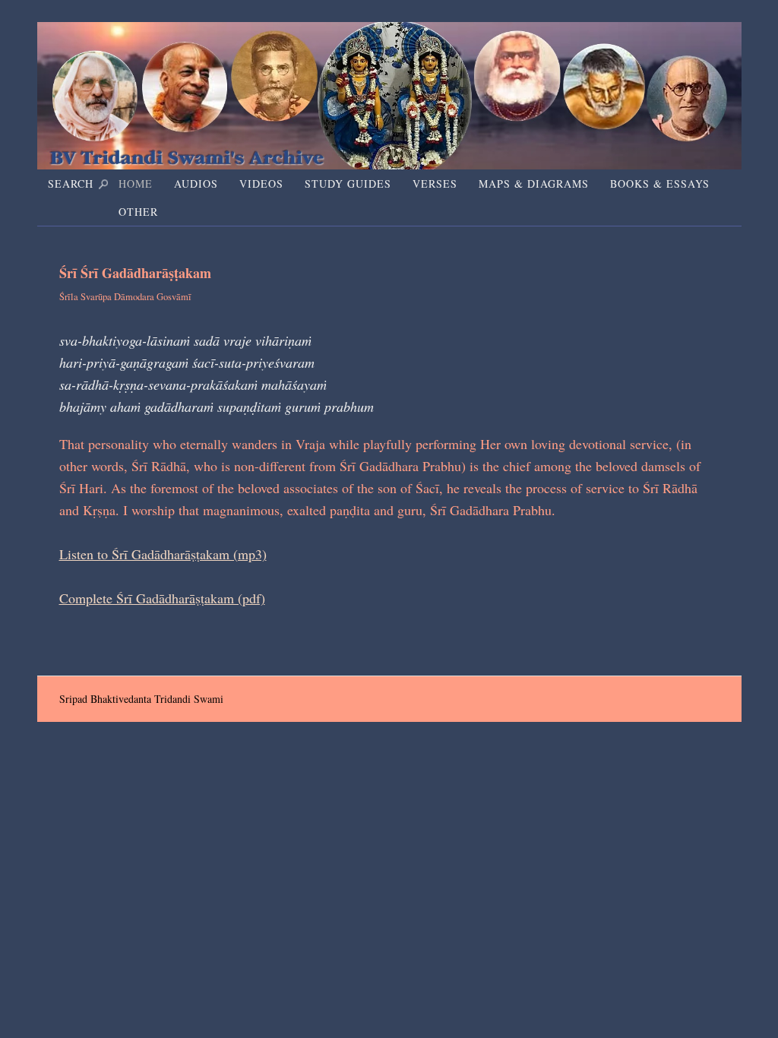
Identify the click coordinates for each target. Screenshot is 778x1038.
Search (70, 183)
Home (136, 183)
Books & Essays (660, 183)
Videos (261, 183)
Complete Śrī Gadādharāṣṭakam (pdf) (162, 598)
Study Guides (348, 183)
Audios (196, 183)
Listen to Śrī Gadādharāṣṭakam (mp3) (163, 554)
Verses (435, 183)
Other (138, 211)
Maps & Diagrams (534, 183)
